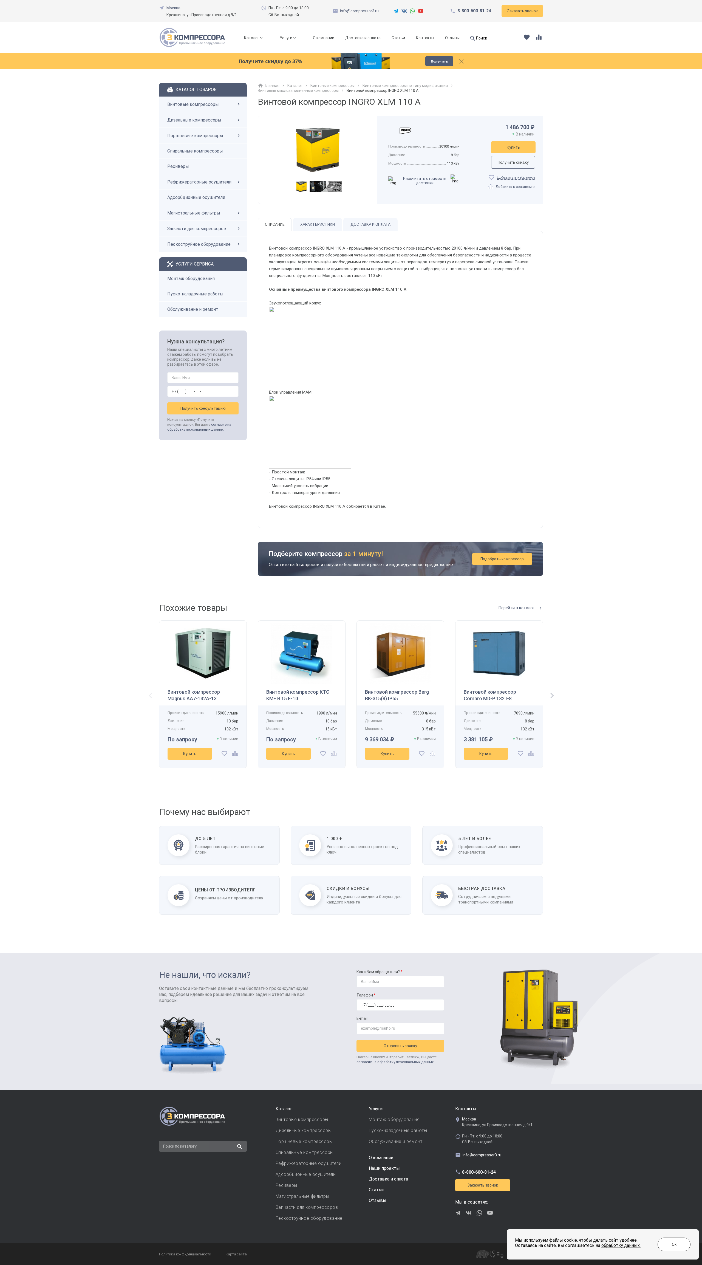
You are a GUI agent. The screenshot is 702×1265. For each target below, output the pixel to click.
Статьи (398, 38)
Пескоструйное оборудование (199, 244)
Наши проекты (384, 1168)
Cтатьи (376, 1189)
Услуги (286, 38)
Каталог (251, 38)
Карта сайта (236, 1254)
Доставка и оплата (363, 38)
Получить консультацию (203, 408)
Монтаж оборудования (191, 278)
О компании (323, 38)
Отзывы (452, 38)
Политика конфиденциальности (185, 1254)
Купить (513, 147)
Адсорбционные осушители (196, 197)
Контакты (425, 38)
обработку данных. (621, 1245)
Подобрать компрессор (502, 559)
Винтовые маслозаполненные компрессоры (298, 90)
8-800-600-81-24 (474, 11)
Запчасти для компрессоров (196, 228)
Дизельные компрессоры (194, 120)
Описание (275, 224)
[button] (550, 696)
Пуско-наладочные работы (195, 294)
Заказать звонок (482, 1185)
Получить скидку (513, 162)
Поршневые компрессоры (195, 135)
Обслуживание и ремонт (192, 309)
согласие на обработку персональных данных (395, 1062)
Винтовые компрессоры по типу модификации (405, 85)
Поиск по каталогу (180, 1146)
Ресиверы (178, 166)
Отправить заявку (400, 1046)
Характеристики (317, 224)
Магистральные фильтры (193, 213)
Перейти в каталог (517, 607)
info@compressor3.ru (359, 11)
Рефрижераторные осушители (199, 182)
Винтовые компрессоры (193, 104)
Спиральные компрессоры (195, 151)
